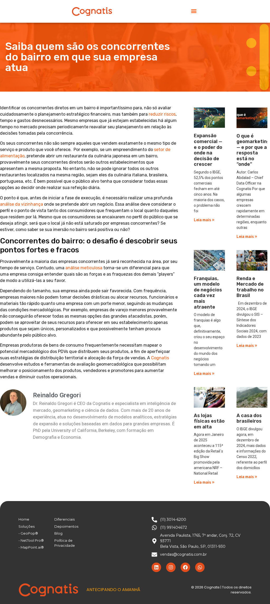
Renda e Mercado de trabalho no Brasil (250, 287)
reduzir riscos (162, 114)
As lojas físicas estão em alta (209, 421)
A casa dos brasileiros (249, 418)
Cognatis (160, 357)
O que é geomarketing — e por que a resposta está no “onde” (253, 150)
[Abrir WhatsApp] (257, 591)
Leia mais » (204, 220)
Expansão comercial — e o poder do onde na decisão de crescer (208, 150)
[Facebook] (185, 567)
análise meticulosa (83, 267)
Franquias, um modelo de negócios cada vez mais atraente (208, 293)
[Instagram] (171, 567)
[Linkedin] (156, 567)
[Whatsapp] (200, 567)
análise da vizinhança (21, 204)
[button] (194, 11)
